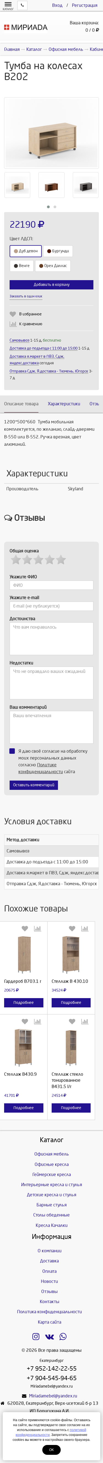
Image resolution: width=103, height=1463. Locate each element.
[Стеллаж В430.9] (23, 1047)
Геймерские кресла (51, 1174)
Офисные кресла (52, 1164)
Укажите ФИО (23, 576)
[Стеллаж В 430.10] (71, 954)
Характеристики (64, 403)
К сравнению (30, 324)
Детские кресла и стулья (51, 1194)
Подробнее (23, 1003)
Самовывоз (19, 340)
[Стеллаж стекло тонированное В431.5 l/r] (71, 1047)
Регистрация (85, 5)
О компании (50, 1250)
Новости (49, 1281)
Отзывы (49, 1291)
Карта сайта (49, 1322)
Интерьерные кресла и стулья (51, 1184)
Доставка (49, 1261)
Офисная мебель (51, 1154)
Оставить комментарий (33, 785)
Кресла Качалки (52, 1225)
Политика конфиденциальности (49, 1311)
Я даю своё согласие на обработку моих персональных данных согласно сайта (53, 761)
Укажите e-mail (24, 597)
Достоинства (22, 618)
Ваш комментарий (28, 707)
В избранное (30, 314)
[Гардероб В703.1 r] (23, 954)
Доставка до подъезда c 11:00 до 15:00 (43, 348)
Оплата (49, 1271)
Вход (57, 5)
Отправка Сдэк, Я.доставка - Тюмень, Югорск (49, 371)
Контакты (49, 1301)
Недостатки (21, 663)
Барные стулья (52, 1205)
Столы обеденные (51, 1215)
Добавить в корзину (51, 285)
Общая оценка (24, 551)
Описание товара (21, 403)
